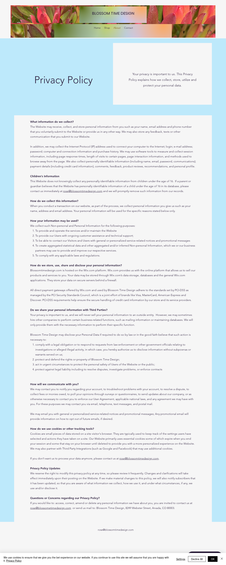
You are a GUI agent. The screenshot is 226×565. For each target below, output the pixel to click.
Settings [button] (180, 559)
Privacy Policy (14, 560)
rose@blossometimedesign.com (50, 508)
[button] (209, 32)
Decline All (197, 559)
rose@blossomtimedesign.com (82, 191)
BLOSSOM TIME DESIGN (113, 13)
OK (213, 559)
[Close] (222, 559)
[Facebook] (184, 32)
